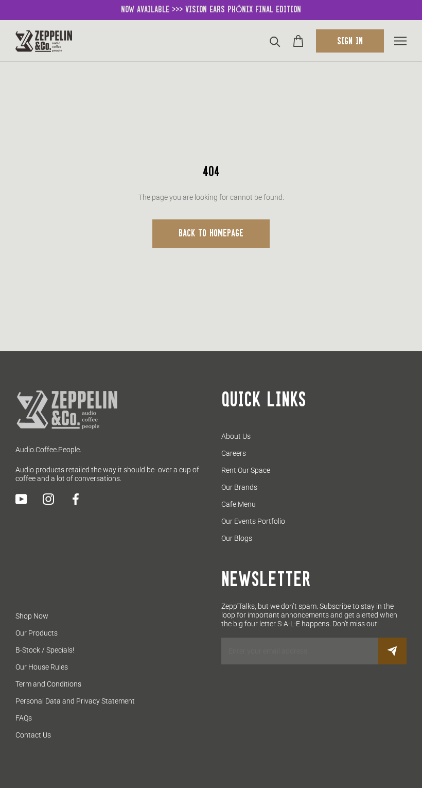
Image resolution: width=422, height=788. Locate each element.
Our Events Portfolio (253, 521)
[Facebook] (75, 499)
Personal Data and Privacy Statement (75, 701)
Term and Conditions (48, 684)
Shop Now (31, 616)
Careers (233, 453)
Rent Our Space (245, 470)
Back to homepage (211, 233)
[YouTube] (21, 499)
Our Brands (239, 487)
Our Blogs (236, 538)
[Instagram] (48, 499)
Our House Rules (41, 667)
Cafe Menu (238, 504)
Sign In (350, 41)
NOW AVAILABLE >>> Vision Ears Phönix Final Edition (211, 10)
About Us (236, 436)
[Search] (275, 41)
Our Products (36, 633)
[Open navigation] (400, 41)
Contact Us (33, 735)
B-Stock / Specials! (44, 650)
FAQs (23, 718)
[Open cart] (298, 41)
